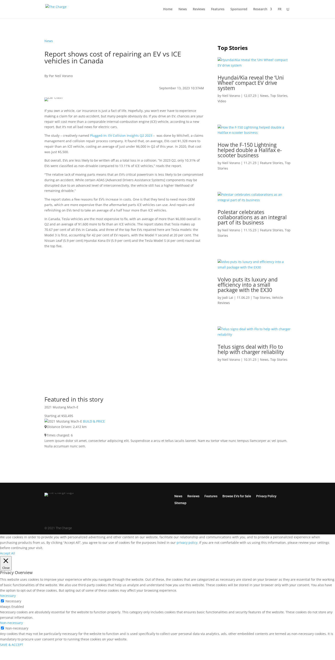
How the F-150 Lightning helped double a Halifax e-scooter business (250, 150)
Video (222, 101)
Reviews (199, 9)
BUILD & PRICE (94, 421)
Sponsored (238, 9)
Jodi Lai (227, 297)
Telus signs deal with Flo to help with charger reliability (251, 349)
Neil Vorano (231, 95)
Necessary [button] (8, 595)
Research (260, 9)
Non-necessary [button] (11, 623)
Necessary (13, 601)
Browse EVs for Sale (236, 496)
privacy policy (187, 542)
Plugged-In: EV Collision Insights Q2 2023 (121, 135)
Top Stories (278, 95)
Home (168, 9)
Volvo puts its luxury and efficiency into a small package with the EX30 (248, 285)
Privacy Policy (266, 496)
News (182, 9)
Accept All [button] (7, 553)
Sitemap (180, 503)
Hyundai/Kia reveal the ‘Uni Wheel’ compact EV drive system (251, 83)
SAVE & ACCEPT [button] (11, 644)
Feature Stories (271, 163)
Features (217, 9)
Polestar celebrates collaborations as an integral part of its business (252, 217)
